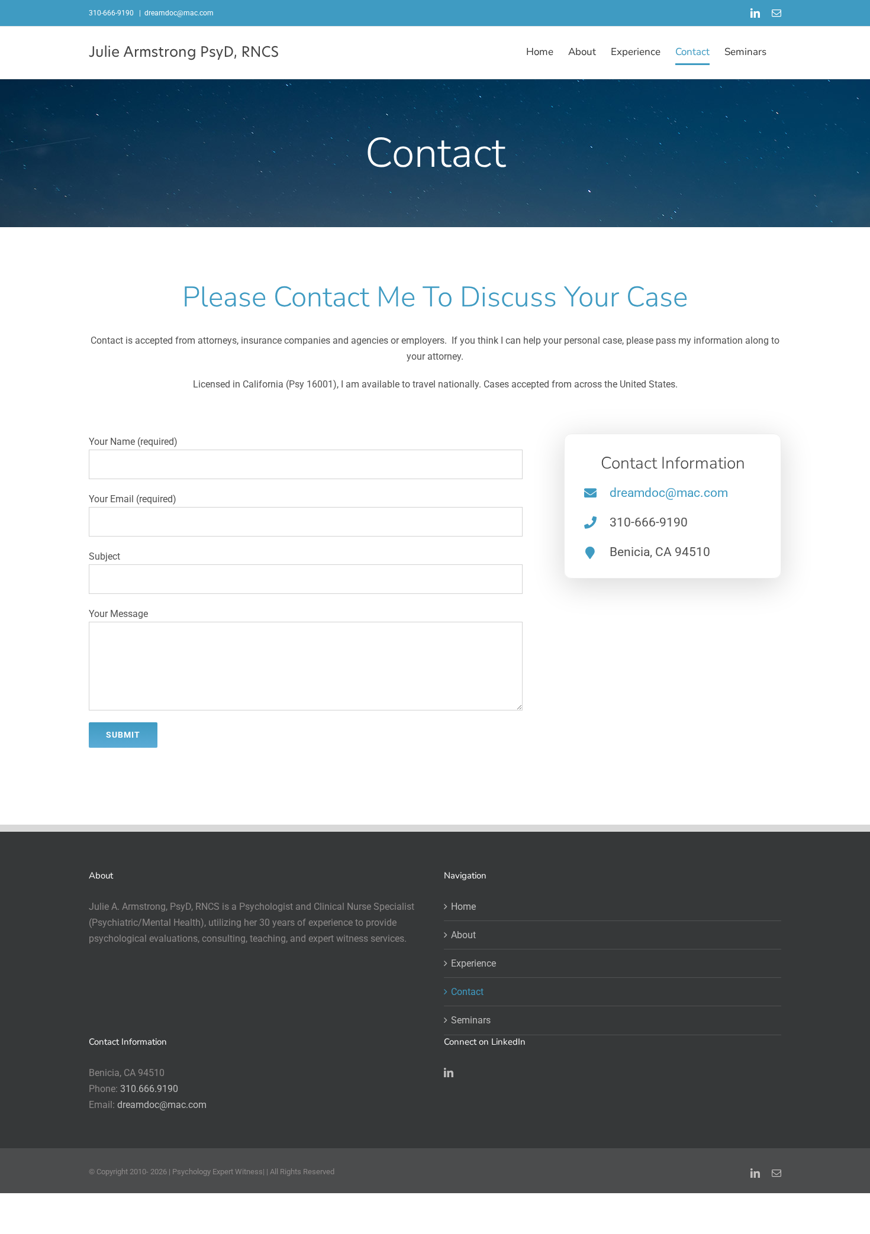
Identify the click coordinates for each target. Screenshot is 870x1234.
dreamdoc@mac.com (179, 13)
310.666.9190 (149, 1088)
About (463, 935)
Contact (467, 991)
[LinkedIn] (448, 1072)
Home (463, 906)
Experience (473, 963)
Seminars (471, 1020)
